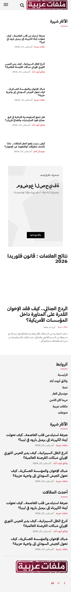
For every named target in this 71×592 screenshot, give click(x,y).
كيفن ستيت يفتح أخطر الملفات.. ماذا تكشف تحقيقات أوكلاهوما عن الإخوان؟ (24, 145)
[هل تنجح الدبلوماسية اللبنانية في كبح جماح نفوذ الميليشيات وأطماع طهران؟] (58, 120)
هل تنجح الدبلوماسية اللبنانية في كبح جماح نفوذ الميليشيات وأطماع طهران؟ (25, 118)
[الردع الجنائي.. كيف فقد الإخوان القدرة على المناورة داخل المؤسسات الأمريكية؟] (35, 285)
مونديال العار (39, 151)
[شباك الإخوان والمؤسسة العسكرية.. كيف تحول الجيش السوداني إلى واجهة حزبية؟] (58, 94)
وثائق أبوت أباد (38, 71)
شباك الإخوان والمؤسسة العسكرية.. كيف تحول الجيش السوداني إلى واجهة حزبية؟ (25, 92)
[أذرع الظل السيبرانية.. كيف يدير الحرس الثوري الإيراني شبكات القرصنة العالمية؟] (58, 67)
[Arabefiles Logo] (47, 5)
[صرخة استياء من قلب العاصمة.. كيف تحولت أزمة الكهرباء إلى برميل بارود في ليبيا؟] (58, 41)
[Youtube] (52, 584)
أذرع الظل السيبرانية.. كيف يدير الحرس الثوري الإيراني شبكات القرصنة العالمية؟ (25, 65)
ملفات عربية (39, 46)
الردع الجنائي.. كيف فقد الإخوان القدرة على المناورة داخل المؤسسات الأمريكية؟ (37, 314)
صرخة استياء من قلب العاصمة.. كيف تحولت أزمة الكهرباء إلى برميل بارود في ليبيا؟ (26, 39)
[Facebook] (65, 584)
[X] (58, 584)
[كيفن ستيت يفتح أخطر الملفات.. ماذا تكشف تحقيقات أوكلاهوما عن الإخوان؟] (58, 147)
